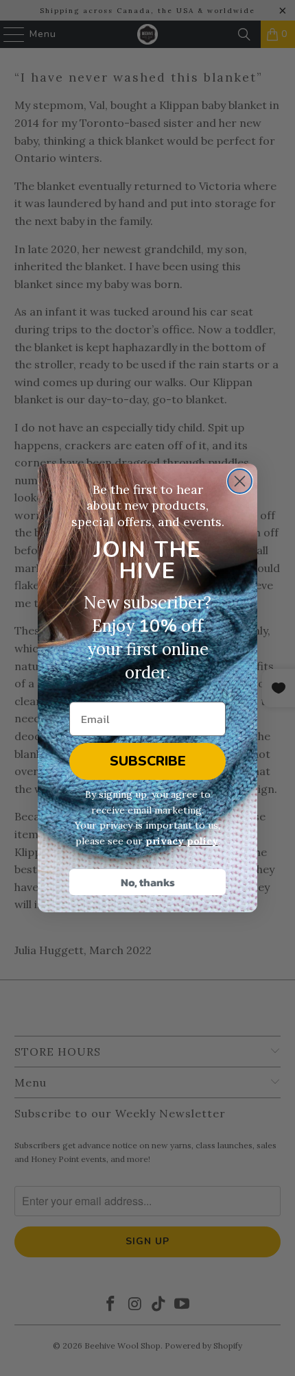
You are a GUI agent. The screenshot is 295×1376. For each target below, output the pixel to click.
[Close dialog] (240, 481)
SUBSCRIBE (148, 761)
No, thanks (148, 882)
